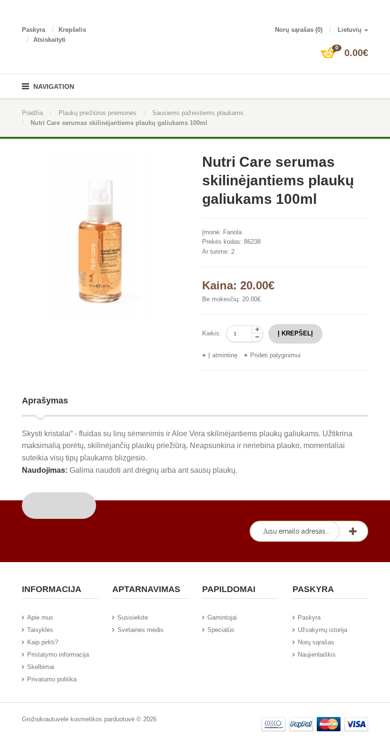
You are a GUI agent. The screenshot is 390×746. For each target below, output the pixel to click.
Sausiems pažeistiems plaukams (198, 112)
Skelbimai (40, 666)
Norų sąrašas (316, 642)
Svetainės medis (140, 629)
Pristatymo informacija (58, 654)
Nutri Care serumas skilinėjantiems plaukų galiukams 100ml (118, 122)
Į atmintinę (222, 355)
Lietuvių (350, 29)
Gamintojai (222, 617)
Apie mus (40, 617)
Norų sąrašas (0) (298, 29)
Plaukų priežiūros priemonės (97, 112)
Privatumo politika (52, 679)
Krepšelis (72, 29)
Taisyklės (40, 629)
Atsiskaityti (49, 39)
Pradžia (32, 112)
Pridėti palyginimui (275, 355)
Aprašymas (45, 400)
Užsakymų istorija (322, 629)
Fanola (232, 232)
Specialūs (220, 629)
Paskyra (33, 29)
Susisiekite (132, 617)
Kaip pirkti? (42, 642)
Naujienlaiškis (317, 654)
